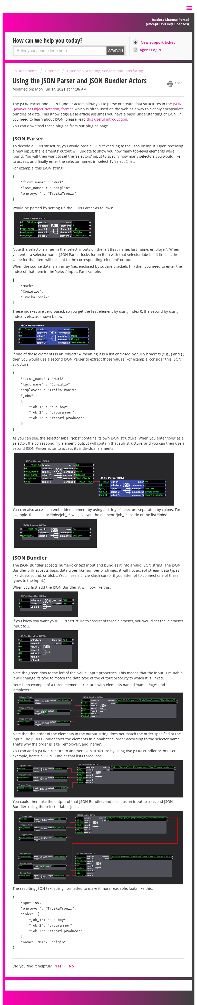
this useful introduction (107, 119)
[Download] (89, 513)
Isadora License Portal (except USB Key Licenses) (167, 21)
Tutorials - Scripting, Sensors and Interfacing (104, 70)
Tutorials (52, 70)
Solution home (25, 70)
